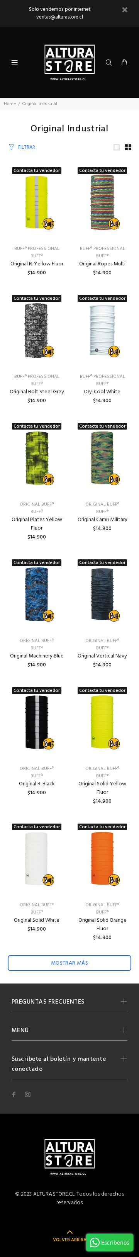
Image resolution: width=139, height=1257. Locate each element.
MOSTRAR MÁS (69, 963)
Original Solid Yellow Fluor (102, 788)
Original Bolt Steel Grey (37, 391)
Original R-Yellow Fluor (36, 264)
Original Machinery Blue (37, 656)
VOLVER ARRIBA (69, 1240)
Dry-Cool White (102, 391)
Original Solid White (36, 920)
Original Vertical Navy (102, 656)
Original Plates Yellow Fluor (37, 524)
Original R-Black (37, 784)
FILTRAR (26, 147)
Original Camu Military (102, 519)
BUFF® (37, 256)
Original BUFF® (37, 504)
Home (10, 104)
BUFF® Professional (36, 249)
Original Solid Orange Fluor (102, 924)
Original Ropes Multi (102, 264)
